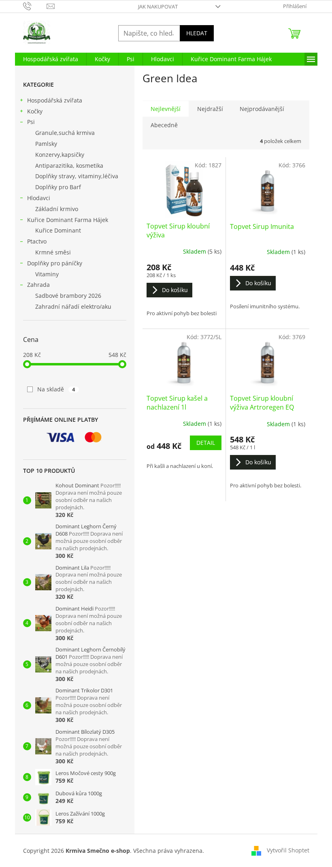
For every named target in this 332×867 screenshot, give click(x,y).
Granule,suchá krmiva (65, 133)
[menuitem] (50, 59)
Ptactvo (37, 241)
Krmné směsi (53, 252)
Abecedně (164, 125)
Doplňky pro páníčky (54, 263)
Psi (31, 122)
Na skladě (56, 389)
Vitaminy (47, 274)
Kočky (35, 111)
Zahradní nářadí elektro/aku (73, 306)
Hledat (196, 33)
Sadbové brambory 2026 (68, 295)
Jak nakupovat (158, 6)
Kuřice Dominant (58, 230)
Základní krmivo (56, 209)
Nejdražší (210, 109)
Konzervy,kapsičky (59, 154)
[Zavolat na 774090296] (35, 5)
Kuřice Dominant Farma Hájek (67, 220)
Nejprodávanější (262, 109)
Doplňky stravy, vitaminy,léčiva (76, 176)
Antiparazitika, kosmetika (69, 165)
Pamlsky (46, 143)
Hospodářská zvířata (54, 100)
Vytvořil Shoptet (288, 850)
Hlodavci (38, 198)
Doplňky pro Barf (58, 187)
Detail (205, 442)
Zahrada (38, 284)
